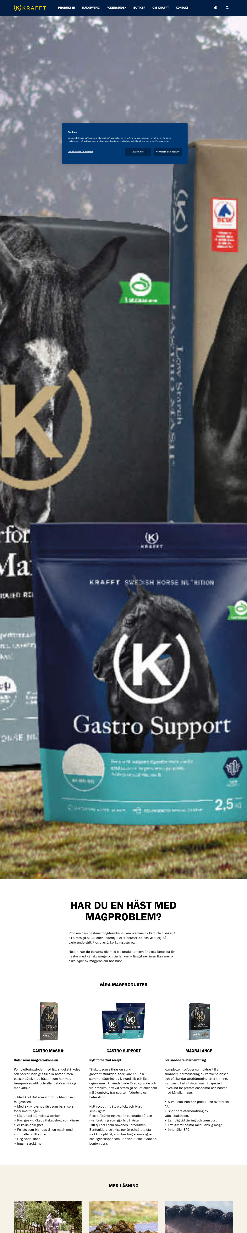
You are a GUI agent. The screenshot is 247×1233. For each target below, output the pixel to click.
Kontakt (182, 8)
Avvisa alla (138, 152)
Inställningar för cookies (80, 152)
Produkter (66, 8)
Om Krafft (160, 8)
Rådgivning (91, 8)
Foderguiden (116, 8)
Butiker (139, 8)
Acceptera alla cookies (168, 152)
